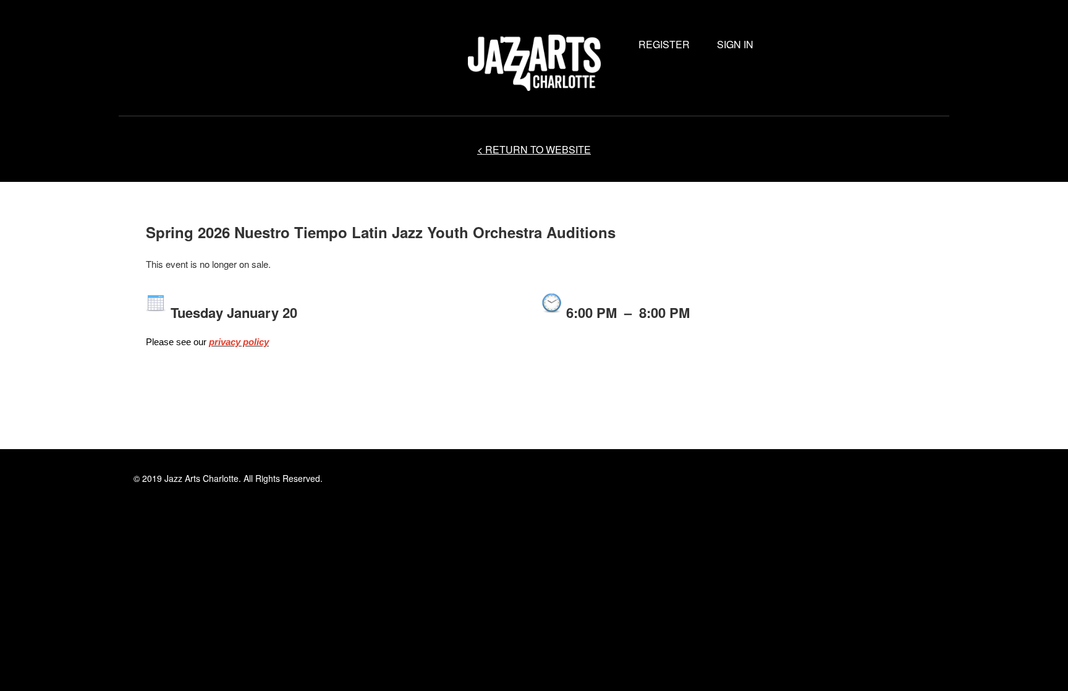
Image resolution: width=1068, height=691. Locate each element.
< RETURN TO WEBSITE (534, 149)
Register (664, 44)
